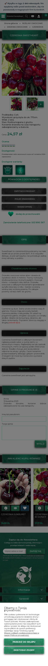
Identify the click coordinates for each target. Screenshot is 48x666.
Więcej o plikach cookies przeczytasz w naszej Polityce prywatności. (21, 634)
